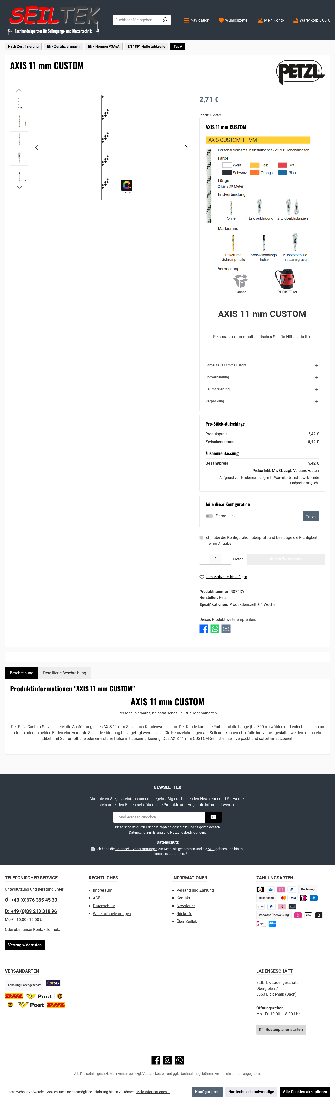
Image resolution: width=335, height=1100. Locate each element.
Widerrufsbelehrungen (112, 913)
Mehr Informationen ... (153, 1092)
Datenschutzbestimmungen (136, 849)
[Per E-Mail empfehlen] (226, 628)
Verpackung (215, 401)
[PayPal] (271, 907)
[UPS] (59, 996)
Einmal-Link (225, 516)
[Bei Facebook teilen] (203, 628)
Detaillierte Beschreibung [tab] (64, 673)
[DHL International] (56, 1005)
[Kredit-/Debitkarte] (292, 907)
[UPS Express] (10, 1005)
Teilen (311, 516)
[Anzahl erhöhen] (226, 559)
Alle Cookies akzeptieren (305, 1091)
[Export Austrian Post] (31, 1005)
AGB (211, 849)
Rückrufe (184, 913)
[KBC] (271, 889)
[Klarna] (282, 907)
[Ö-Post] (39, 996)
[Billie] (319, 915)
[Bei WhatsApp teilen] (214, 628)
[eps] (298, 915)
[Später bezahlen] (291, 889)
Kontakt (183, 898)
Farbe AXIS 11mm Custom (226, 365)
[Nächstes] (186, 147)
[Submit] (213, 817)
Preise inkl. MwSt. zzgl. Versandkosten (285, 470)
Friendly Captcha (159, 827)
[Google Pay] (260, 907)
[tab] (21, 673)
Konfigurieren (207, 1091)
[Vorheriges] (37, 147)
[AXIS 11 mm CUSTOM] (111, 147)
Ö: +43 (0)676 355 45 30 (31, 900)
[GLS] (53, 983)
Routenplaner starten (284, 1029)
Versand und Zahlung (195, 890)
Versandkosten (154, 1074)
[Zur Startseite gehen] (54, 20)
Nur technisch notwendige (251, 1091)
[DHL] (14, 996)
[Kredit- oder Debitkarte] (289, 898)
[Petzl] (300, 72)
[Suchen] (165, 20)
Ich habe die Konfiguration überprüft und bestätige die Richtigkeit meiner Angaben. (261, 540)
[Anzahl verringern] (204, 559)
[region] (99, 147)
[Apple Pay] (308, 915)
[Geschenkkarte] (272, 924)
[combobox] (136, 20)
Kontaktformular (47, 929)
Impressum (102, 890)
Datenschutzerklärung (146, 832)
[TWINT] (260, 889)
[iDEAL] (281, 889)
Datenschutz (104, 906)
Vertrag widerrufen (25, 945)
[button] (262, 365)
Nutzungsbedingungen (187, 832)
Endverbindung (217, 377)
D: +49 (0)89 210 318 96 (31, 911)
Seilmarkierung (218, 389)
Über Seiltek (187, 921)
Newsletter (186, 906)
